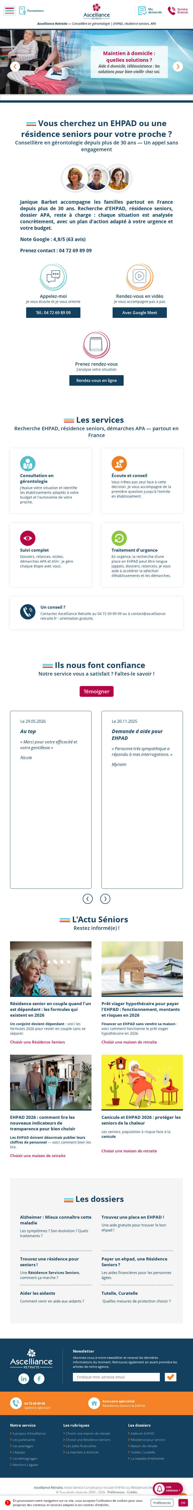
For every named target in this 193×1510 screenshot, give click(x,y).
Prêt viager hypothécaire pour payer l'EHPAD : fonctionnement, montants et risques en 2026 (141, 1009)
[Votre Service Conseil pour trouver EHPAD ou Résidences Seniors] (96, 11)
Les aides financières (81, 1446)
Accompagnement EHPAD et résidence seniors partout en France (129, 60)
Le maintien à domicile (82, 1452)
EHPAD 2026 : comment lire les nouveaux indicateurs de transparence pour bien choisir (42, 1123)
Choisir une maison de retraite (129, 1041)
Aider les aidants (37, 1293)
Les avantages (23, 1446)
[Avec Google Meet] (139, 278)
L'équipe (19, 1452)
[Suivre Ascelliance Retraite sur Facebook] (39, 1378)
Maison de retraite (144, 1446)
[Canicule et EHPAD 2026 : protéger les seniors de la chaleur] (142, 1082)
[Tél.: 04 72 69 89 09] (53, 278)
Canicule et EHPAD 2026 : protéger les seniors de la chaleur (141, 1120)
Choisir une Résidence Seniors (37, 1041)
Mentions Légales (25, 1464)
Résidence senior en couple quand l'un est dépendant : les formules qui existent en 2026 (50, 1009)
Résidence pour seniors (148, 1439)
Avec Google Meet (139, 312)
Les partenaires (24, 1439)
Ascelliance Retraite (52, 23)
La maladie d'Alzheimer (148, 1458)
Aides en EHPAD (142, 1433)
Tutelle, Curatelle (120, 1293)
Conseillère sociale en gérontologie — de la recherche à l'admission (129, 75)
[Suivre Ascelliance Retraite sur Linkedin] (23, 1378)
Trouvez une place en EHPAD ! (133, 1217)
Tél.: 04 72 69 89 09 (53, 312)
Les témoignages (25, 1458)
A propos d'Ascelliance (29, 1433)
